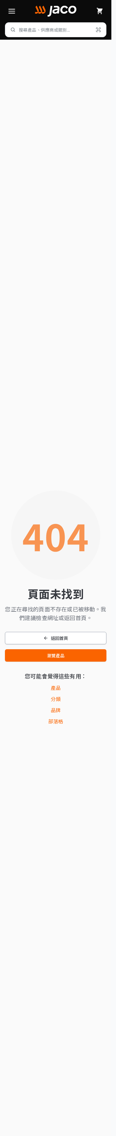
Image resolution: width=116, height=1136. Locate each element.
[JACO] (55, 11)
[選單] (12, 11)
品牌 (56, 710)
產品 (56, 687)
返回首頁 (59, 638)
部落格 (55, 721)
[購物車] (99, 11)
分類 (56, 699)
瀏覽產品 (56, 655)
